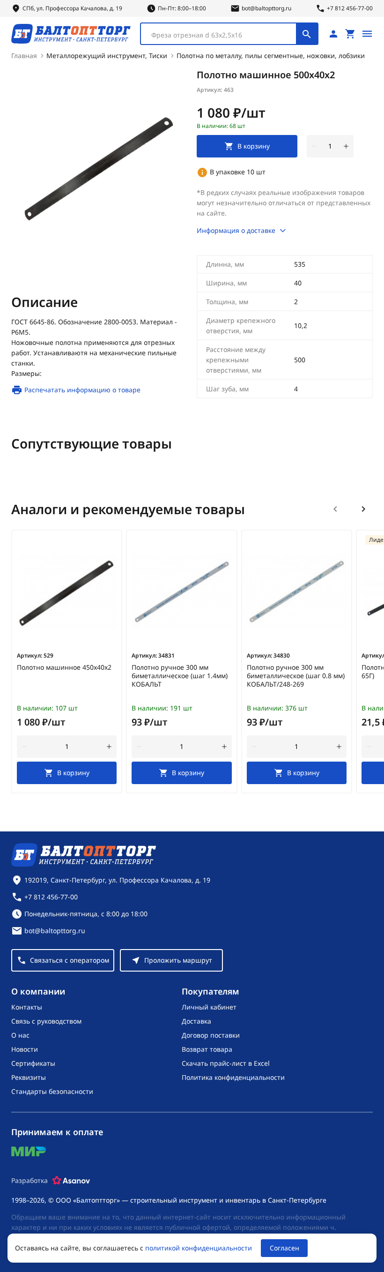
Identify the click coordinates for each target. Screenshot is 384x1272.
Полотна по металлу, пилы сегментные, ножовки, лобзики (271, 55)
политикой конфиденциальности (198, 1247)
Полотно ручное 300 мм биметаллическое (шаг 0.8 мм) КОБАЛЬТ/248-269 (296, 675)
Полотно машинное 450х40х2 (64, 667)
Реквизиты (28, 1077)
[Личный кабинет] (333, 33)
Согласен (284, 1247)
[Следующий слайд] (363, 509)
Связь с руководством (46, 1021)
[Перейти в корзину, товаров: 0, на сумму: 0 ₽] (350, 33)
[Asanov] (71, 1180)
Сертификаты (33, 1063)
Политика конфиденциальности (233, 1077)
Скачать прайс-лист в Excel (226, 1063)
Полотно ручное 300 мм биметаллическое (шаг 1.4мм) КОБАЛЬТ (180, 675)
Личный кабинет (209, 1007)
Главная (24, 55)
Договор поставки (211, 1035)
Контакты (26, 1007)
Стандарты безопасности (52, 1091)
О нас (20, 1035)
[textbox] (223, 35)
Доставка (196, 1021)
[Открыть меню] (367, 33)
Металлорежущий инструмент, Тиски (106, 55)
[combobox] (229, 33)
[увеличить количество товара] (346, 146)
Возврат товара (207, 1049)
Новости (24, 1049)
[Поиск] (307, 33)
